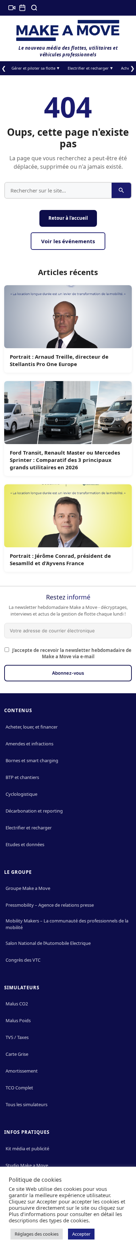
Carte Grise (17, 1054)
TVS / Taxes (17, 1037)
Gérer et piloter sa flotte (33, 68)
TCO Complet (19, 1087)
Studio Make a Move (27, 1165)
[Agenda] (22, 7)
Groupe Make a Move (28, 888)
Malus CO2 (17, 1003)
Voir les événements (68, 241)
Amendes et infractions (29, 743)
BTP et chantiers (22, 777)
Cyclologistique (21, 794)
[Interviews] (11, 7)
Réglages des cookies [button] (37, 1234)
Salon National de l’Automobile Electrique (48, 943)
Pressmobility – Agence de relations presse (50, 905)
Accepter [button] (81, 1234)
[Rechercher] (34, 8)
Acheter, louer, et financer (32, 727)
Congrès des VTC (23, 960)
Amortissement (22, 1071)
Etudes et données (25, 844)
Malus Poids (18, 1020)
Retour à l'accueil (68, 218)
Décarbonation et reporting (34, 811)
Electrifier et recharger (88, 68)
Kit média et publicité (27, 1148)
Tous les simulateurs (26, 1104)
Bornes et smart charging (32, 760)
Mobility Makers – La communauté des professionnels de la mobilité (67, 924)
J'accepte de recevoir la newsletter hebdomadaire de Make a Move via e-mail (71, 653)
